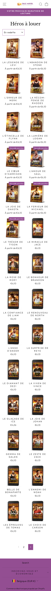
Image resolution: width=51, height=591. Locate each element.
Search (25, 562)
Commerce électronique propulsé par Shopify (25, 588)
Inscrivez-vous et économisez (24, 572)
